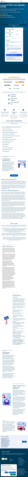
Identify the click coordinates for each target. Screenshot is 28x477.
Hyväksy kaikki (13, 474)
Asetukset (6, 472)
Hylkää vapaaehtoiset (12, 472)
